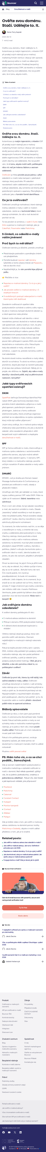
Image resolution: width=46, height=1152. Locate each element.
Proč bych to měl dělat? (10, 98)
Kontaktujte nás (30, 1062)
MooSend (8, 787)
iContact (7, 809)
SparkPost (6, 397)
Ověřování (6, 175)
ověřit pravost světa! (17, 751)
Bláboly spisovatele (9, 121)
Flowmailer (15, 228)
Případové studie (30, 1008)
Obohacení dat (7, 1025)
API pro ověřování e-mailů (11, 1010)
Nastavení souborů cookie (11, 1092)
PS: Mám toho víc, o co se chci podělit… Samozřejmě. (20, 124)
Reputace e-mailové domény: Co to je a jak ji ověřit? (23, 851)
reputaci (21, 260)
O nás (26, 1043)
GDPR (4, 1089)
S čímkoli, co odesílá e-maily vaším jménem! (17, 94)
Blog (7, 9)
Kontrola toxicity (8, 1018)
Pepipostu (38, 263)
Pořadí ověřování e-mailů (11, 1104)
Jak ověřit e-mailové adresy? (12, 1108)
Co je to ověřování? (9, 91)
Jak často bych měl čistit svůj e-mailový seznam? (20, 1121)
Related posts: (8, 128)
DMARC (5, 111)
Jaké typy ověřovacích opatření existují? (16, 101)
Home (3, 9)
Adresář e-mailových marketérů (9, 1054)
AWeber (7, 813)
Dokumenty (28, 1018)
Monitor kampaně (11, 805)
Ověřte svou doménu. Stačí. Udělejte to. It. (17, 88)
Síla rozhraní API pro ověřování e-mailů (16, 1117)
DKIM (4, 104)
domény (32, 260)
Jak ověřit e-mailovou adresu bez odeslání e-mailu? (22, 842)
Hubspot (7, 802)
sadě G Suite (32, 222)
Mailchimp (29, 228)
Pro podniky (28, 1004)
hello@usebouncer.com (11, 1128)
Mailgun (7, 817)
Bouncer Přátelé (30, 1059)
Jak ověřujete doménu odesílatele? (14, 114)
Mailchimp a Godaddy (11, 828)
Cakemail (7, 794)
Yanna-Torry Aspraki (14, 32)
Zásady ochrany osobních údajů (13, 1085)
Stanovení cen (7, 1032)
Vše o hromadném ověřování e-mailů (15, 1112)
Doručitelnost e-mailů (22, 9)
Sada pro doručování (9, 1021)
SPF (4, 108)
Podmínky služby (8, 1081)
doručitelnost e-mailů (11, 437)
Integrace (5, 1029)
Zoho (4, 225)
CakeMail (6, 228)
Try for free (23, 908)
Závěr (5, 118)
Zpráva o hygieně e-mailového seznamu (9, 1048)
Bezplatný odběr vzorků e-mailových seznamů (11, 1069)
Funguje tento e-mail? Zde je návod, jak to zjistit (21, 860)
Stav (26, 1021)
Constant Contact (11, 798)
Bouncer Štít (6, 1014)
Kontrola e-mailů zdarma (11, 1065)
